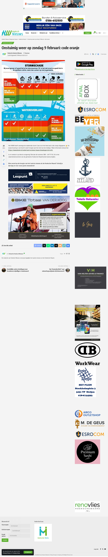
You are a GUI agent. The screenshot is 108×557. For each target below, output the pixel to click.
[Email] (60, 245)
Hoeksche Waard (8, 43)
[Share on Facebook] (90, 54)
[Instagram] (69, 254)
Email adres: (4, 535)
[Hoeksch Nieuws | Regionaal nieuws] (12, 32)
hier (12, 166)
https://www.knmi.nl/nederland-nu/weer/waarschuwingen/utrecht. (30, 150)
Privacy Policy (6, 553)
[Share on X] (93, 54)
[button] (28, 552)
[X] (103, 549)
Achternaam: (6, 529)
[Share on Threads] (56, 245)
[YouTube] (105, 549)
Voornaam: (5, 525)
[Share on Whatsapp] (48, 245)
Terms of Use (16, 553)
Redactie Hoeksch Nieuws (15, 53)
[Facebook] (67, 254)
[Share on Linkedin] (52, 245)
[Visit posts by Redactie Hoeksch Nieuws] (4, 254)
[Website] (65, 254)
